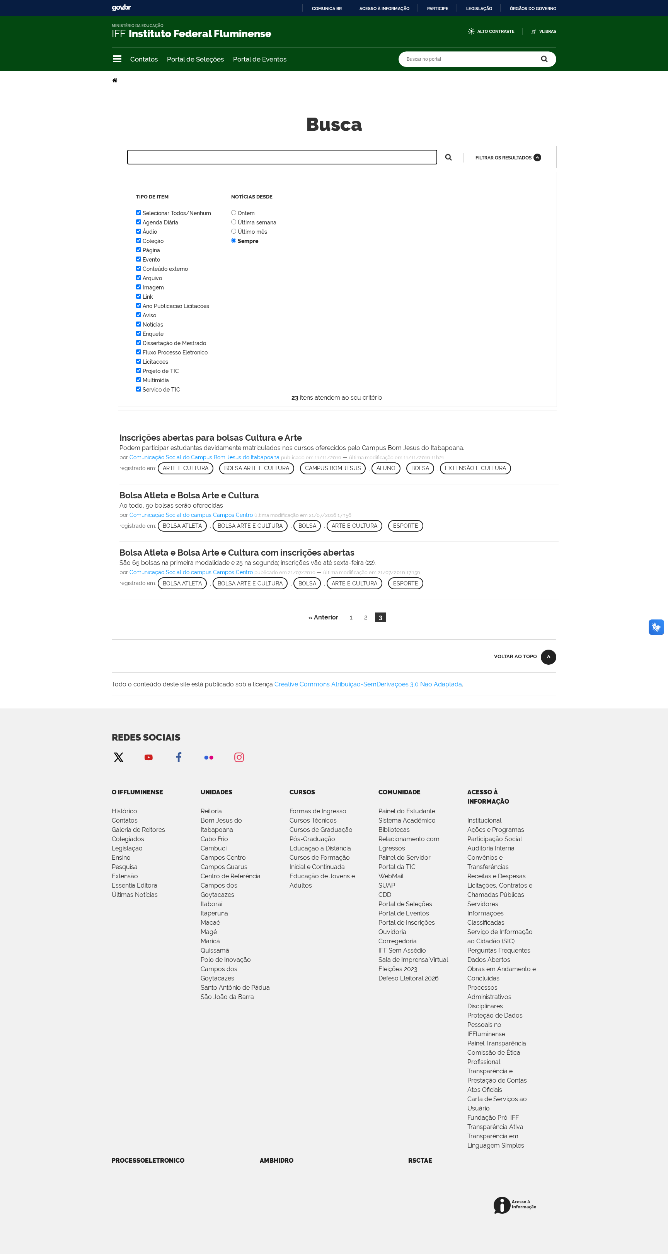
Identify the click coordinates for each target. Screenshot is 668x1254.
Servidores (482, 904)
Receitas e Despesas (496, 876)
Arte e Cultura (185, 468)
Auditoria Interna (491, 848)
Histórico (124, 811)
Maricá (210, 941)
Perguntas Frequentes (498, 950)
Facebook (178, 757)
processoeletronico (148, 1160)
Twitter (118, 757)
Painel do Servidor (404, 857)
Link (148, 297)
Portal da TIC (397, 867)
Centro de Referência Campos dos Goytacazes (231, 885)
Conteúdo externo (165, 269)
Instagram (238, 757)
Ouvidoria (392, 932)
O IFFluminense (137, 792)
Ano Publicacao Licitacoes (176, 306)
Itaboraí (211, 904)
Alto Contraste (496, 31)
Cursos (302, 792)
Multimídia (156, 380)
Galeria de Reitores (138, 829)
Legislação (479, 8)
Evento (151, 260)
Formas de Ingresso (318, 811)
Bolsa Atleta (182, 526)
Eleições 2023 (398, 969)
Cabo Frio (214, 839)
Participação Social (494, 839)
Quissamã (215, 950)
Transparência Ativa (495, 1127)
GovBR (121, 8)
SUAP (386, 885)
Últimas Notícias (135, 894)
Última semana (257, 222)
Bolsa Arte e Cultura (256, 468)
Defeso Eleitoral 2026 (408, 978)
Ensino (121, 857)
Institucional (484, 820)
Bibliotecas (394, 829)
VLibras (547, 31)
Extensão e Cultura (475, 468)
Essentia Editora (134, 885)
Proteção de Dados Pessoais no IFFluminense (495, 1025)
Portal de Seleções (195, 59)
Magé (209, 932)
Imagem (153, 287)
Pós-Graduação (312, 839)
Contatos (144, 59)
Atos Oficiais (484, 1089)
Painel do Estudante (406, 811)
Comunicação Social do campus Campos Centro (191, 515)
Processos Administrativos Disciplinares (489, 997)
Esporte (405, 526)
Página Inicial (115, 80)
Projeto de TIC (161, 371)
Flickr (208, 757)
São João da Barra (227, 997)
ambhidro (276, 1160)
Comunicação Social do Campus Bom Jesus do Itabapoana (204, 457)
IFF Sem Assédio (402, 950)
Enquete (153, 334)
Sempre (248, 241)
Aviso (149, 315)
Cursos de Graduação (321, 829)
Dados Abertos (488, 959)
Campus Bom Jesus (333, 468)
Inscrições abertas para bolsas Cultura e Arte (210, 438)
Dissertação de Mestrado (174, 343)
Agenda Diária (160, 222)
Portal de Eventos (259, 59)
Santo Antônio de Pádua (235, 987)
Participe (437, 8)
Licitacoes (155, 362)
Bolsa (420, 468)
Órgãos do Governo (533, 8)
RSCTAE (420, 1160)
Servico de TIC (161, 390)
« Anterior (323, 617)
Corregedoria (397, 941)
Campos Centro (223, 857)
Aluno (386, 468)
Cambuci (214, 848)
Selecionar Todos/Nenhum (177, 213)
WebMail (391, 876)
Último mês (252, 232)
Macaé (210, 922)
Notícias (153, 325)
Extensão (125, 876)
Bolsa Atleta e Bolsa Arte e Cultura (189, 495)
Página (151, 250)
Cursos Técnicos (313, 820)
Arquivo (152, 278)
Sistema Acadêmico (407, 820)
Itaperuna (214, 913)
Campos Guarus (224, 867)
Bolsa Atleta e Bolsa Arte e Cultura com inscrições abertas (236, 552)
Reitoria (211, 811)
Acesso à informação (384, 8)
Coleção (153, 241)
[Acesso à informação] (516, 1205)
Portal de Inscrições (406, 922)
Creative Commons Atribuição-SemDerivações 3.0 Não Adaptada (368, 684)
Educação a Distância (320, 848)
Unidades (216, 792)
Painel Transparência (496, 1043)
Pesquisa (125, 867)
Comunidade (399, 792)
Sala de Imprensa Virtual (413, 959)
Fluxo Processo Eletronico (175, 352)
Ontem (246, 213)
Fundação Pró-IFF (493, 1117)
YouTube (148, 757)
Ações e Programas (495, 829)
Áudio (150, 232)
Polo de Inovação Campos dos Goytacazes (226, 969)
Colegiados (128, 839)
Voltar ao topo (515, 656)
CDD (384, 894)
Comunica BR (327, 8)
